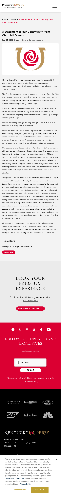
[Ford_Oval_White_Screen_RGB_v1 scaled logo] (48, 402)
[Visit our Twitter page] (20, 329)
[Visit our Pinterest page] (34, 329)
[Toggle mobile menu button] (54, 6)
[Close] (56, 459)
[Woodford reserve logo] (13, 402)
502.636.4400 (10, 446)
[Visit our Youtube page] (48, 329)
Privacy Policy (25, 484)
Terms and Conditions (15, 478)
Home (5, 19)
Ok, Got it (39, 490)
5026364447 (30, 300)
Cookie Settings (19, 490)
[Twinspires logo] (30, 415)
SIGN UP (8, 252)
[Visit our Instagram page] (27, 329)
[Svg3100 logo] (48, 415)
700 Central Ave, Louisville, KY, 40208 (20, 443)
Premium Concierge (30, 308)
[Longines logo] (30, 402)
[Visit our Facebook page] (13, 329)
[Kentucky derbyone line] (26, 433)
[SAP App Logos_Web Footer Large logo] (13, 415)
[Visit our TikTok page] (41, 329)
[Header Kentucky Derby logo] (13, 6)
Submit (30, 370)
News (13, 19)
